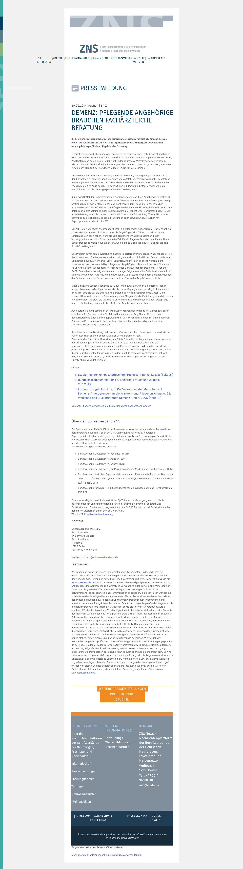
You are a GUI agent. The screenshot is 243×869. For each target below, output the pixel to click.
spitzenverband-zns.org (100, 514)
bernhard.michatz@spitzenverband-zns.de (94, 557)
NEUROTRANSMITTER (118, 58)
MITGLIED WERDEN (139, 60)
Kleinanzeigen (81, 802)
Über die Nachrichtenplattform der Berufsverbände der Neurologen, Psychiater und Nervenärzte (86, 745)
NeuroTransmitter (83, 794)
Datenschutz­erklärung (143, 29)
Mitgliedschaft (81, 764)
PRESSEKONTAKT (122, 694)
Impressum (115, 29)
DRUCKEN (122, 700)
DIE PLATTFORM (43, 60)
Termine (77, 786)
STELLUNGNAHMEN (77, 58)
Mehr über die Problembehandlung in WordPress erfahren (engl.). (106, 854)
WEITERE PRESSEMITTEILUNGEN (122, 689)
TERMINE (97, 58)
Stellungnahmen (83, 779)
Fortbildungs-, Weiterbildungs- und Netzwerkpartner (119, 742)
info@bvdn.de (149, 785)
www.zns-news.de (81, 582)
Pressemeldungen (83, 771)
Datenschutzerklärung (83, 672)
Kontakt (98, 29)
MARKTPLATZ (156, 58)
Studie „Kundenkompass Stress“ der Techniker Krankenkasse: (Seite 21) (125, 374)
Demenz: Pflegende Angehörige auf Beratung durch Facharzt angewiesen (111, 405)
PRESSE (58, 58)
